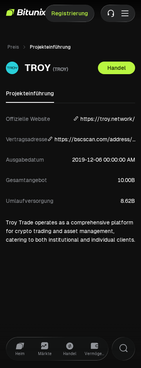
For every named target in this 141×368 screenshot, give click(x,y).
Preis (13, 47)
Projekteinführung (30, 93)
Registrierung (69, 13)
